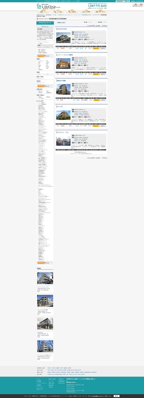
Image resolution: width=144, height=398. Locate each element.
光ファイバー (42, 195)
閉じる (116, 396)
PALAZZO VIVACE (62, 29)
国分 (81, 32)
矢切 (80, 35)
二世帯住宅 (41, 124)
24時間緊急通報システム (44, 202)
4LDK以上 (40, 69)
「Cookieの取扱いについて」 (97, 396)
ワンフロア (41, 225)
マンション (46, 42)
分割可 (40, 119)
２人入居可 (41, 116)
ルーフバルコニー (43, 149)
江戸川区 (53, 368)
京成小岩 (83, 374)
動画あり (49, 97)
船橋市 (57, 368)
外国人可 (41, 130)
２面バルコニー (42, 240)
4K (39, 68)
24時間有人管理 (42, 206)
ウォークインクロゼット (44, 185)
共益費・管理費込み (42, 52)
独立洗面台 (41, 179)
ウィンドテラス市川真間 (43, 309)
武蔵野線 (77, 372)
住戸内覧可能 (42, 211)
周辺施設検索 (62, 381)
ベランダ (41, 146)
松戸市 (61, 368)
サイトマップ (40, 387)
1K (47, 60)
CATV (40, 193)
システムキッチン (43, 166)
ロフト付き (41, 144)
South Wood (40, 332)
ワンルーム (40, 60)
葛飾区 (65, 368)
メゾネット (41, 145)
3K (47, 65)
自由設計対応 (42, 250)
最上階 (40, 221)
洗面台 (40, 174)
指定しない (41, 91)
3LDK (47, 66)
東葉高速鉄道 (88, 372)
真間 (81, 109)
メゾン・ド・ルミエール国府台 (65, 54)
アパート (40, 42)
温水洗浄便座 (42, 173)
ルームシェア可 (42, 133)
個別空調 (41, 231)
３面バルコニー (42, 242)
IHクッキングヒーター (44, 245)
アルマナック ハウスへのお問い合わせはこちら (81, 153)
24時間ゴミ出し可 (43, 209)
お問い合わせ (62, 383)
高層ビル (41, 227)
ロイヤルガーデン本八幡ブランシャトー (46, 355)
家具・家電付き (42, 158)
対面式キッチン (42, 167)
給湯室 (40, 255)
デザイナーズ (42, 110)
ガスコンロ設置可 (43, 132)
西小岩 (79, 370)
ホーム (38, 379)
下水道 (40, 234)
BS (39, 192)
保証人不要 (41, 113)
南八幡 (68, 370)
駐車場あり (41, 214)
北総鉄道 (76, 35)
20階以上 (41, 220)
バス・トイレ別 (42, 168)
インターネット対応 (43, 196)
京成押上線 (94, 372)
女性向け (41, 138)
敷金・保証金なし (42, 49)
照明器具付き (42, 154)
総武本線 (76, 111)
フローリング (42, 142)
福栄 (76, 370)
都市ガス (41, 233)
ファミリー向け (42, 139)
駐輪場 (40, 155)
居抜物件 (41, 230)
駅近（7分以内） (52, 379)
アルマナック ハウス (62, 132)
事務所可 (41, 114)
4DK (47, 68)
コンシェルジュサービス (44, 212)
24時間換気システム (43, 239)
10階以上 (41, 218)
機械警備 (41, 256)
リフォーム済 (42, 237)
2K (39, 63)
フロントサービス (43, 208)
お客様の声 (61, 379)
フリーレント (42, 126)
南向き (40, 223)
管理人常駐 (41, 121)
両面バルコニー (42, 243)
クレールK (59, 106)
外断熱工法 (41, 259)
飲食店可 (41, 228)
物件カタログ (40, 389)
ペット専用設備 (42, 104)
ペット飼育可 (42, 102)
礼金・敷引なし (41, 51)
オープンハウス (42, 129)
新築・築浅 (51, 383)
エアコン (41, 180)
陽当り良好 (41, 107)
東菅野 (64, 370)
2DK (47, 63)
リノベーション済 (43, 111)
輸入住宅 (41, 247)
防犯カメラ (41, 205)
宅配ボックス (42, 201)
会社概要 (39, 381)
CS (39, 190)
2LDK (39, 65)
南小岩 (72, 370)
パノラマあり (41, 98)
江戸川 (75, 374)
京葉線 (72, 372)
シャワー (41, 177)
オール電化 (41, 151)
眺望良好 (41, 123)
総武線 (75, 63)
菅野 (64, 374)
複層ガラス (41, 249)
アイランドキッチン (43, 246)
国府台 (80, 34)
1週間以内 (49, 92)
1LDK (47, 62)
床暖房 (40, 182)
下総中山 (71, 374)
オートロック (42, 198)
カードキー (41, 127)
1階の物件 (41, 217)
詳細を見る (96, 48)
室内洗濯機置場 (42, 141)
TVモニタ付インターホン (44, 199)
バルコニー (41, 148)
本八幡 (49, 374)
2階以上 (40, 215)
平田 (58, 370)
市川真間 (81, 37)
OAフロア (41, 258)
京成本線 (76, 34)
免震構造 (41, 252)
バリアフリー (42, 117)
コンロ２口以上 (42, 163)
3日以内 (40, 92)
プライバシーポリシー (42, 383)
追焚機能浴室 (42, 170)
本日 (48, 91)
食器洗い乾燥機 (42, 164)
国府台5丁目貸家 (61, 80)
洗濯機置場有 (42, 160)
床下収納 (41, 183)
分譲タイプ (41, 120)
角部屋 (40, 224)
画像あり (40, 97)
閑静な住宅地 (42, 108)
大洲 (55, 370)
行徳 (79, 374)
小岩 (67, 374)
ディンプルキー (42, 203)
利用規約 (39, 385)
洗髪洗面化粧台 (42, 176)
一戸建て (40, 43)
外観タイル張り (42, 161)
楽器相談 (41, 105)
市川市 (78, 32)
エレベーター (42, 152)
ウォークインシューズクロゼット (45, 187)
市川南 (52, 370)
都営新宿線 (63, 372)
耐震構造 (41, 253)
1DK (39, 62)
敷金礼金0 (51, 385)
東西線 (68, 372)
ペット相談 (41, 236)
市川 (79, 63)
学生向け (41, 135)
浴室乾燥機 (41, 171)
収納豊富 (41, 189)
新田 (61, 370)
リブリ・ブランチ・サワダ (43, 287)
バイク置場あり (42, 157)
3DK (39, 66)
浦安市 (69, 368)
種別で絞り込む (45, 26)
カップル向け (42, 136)
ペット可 (51, 381)
